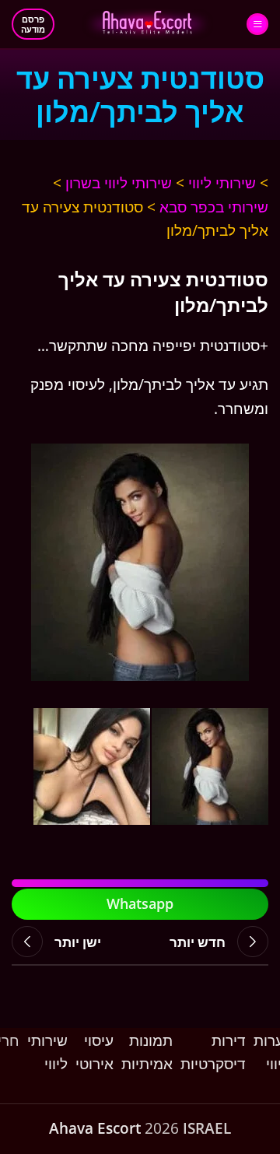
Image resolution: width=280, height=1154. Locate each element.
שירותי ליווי (222, 183)
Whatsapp (140, 903)
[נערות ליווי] (140, 562)
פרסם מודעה (33, 24)
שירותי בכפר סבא (213, 207)
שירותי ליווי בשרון (118, 183)
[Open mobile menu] (257, 24)
